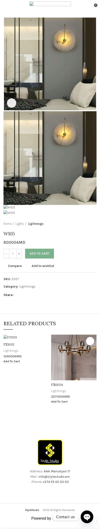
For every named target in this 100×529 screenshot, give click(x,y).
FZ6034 (57, 385)
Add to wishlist (43, 266)
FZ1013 (8, 344)
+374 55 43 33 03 (56, 482)
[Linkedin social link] (34, 295)
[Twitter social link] (23, 295)
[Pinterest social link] (28, 295)
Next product (94, 224)
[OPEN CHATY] (87, 517)
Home (7, 224)
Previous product (85, 224)
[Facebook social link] (18, 295)
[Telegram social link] (39, 295)
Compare (15, 266)
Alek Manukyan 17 (57, 471)
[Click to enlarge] (11, 103)
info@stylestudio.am (54, 477)
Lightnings (35, 224)
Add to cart (39, 253)
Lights (20, 224)
